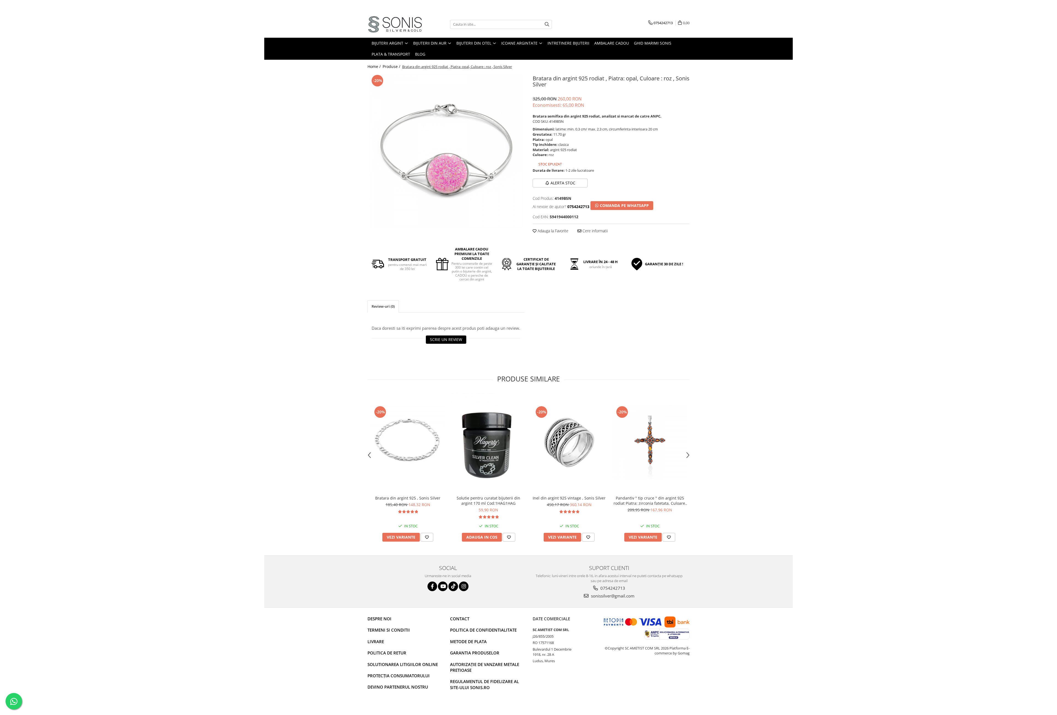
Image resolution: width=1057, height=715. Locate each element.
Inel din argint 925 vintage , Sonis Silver (569, 498)
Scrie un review (446, 339)
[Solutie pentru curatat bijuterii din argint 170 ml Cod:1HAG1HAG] (488, 442)
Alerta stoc (563, 182)
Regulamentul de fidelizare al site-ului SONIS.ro (484, 684)
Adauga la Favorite (552, 230)
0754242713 (612, 588)
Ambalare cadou (611, 43)
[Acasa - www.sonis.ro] (395, 24)
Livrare (375, 641)
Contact (459, 618)
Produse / (392, 66)
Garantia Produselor (474, 653)
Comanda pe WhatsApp (624, 205)
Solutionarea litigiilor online (402, 664)
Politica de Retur (386, 653)
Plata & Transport (391, 54)
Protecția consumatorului (398, 675)
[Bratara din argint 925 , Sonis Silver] (407, 442)
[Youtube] (443, 586)
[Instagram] (463, 586)
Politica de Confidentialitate (483, 630)
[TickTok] (453, 586)
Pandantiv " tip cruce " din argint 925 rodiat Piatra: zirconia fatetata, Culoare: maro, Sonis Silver (650, 500)
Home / (374, 66)
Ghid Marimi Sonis (652, 43)
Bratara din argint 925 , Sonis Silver (407, 498)
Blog (420, 54)
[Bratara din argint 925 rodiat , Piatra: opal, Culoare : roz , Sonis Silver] (445, 150)
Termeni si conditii (388, 630)
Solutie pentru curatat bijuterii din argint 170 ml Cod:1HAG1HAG (488, 500)
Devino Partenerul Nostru (397, 687)
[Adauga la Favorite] (427, 537)
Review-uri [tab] (383, 306)
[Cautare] (547, 24)
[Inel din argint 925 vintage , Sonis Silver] (569, 442)
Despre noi (379, 618)
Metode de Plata (468, 641)
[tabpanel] (445, 150)
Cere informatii (594, 230)
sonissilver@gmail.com (612, 596)
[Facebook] (432, 586)
